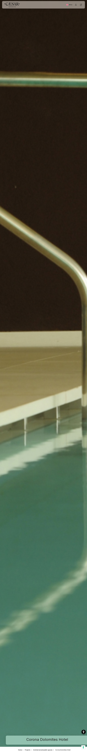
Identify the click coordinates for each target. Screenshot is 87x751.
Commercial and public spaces (42, 750)
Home (20, 750)
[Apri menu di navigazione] (81, 5)
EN (71, 5)
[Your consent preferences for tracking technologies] (83, 747)
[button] (83, 732)
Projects (27, 750)
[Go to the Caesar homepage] (12, 4)
